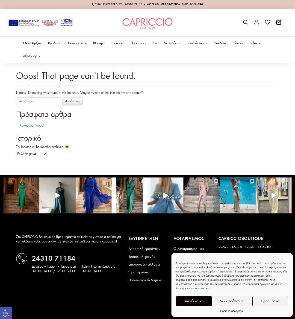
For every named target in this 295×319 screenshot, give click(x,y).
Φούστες (118, 43)
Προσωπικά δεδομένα (145, 280)
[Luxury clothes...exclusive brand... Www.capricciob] (201, 195)
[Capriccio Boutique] (147, 22)
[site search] (246, 24)
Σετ (155, 43)
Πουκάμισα (138, 43)
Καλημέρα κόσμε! (32, 125)
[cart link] (279, 24)
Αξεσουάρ (30, 56)
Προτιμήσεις (270, 301)
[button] (6, 313)
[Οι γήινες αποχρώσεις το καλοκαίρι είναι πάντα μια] (238, 195)
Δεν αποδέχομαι (232, 301)
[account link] (257, 24)
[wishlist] (268, 24)
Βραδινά (54, 43)
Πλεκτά (238, 43)
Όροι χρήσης (139, 272)
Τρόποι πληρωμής (142, 256)
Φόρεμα (99, 43)
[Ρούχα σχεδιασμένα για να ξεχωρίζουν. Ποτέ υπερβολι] (57, 195)
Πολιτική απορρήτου (232, 311)
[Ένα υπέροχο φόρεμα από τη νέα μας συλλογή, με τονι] (21, 195)
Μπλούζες (171, 43)
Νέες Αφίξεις (32, 43)
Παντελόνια (196, 43)
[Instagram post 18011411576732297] (165, 195)
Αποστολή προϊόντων (144, 249)
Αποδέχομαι (194, 301)
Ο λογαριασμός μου (189, 249)
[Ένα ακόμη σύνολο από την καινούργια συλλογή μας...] (94, 195)
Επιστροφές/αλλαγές (145, 264)
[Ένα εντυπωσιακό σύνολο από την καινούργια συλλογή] (130, 195)
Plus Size (220, 43)
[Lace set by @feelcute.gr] (274, 195)
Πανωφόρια (75, 43)
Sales (254, 43)
